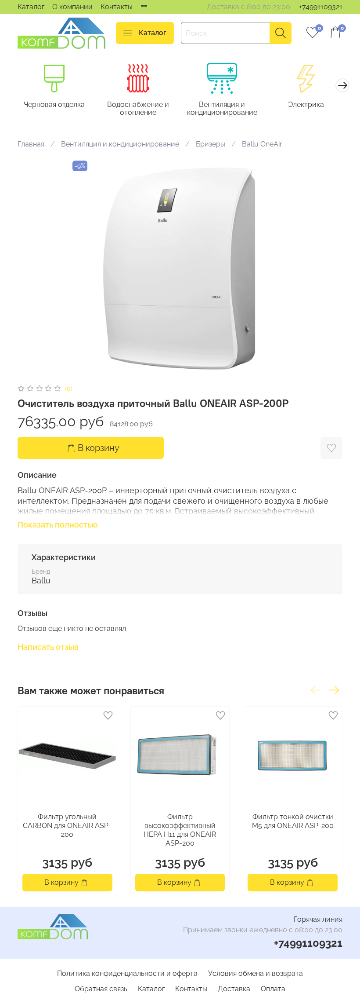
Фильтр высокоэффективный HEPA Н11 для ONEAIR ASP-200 (180, 830)
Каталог (31, 7)
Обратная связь (101, 989)
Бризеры (210, 144)
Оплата (273, 989)
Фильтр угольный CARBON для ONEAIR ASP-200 (67, 826)
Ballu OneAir (262, 144)
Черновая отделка (54, 104)
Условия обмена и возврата (255, 973)
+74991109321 (320, 7)
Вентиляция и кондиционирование (222, 108)
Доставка (234, 989)
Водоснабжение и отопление (138, 108)
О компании (72, 7)
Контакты (117, 7)
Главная (31, 144)
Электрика (306, 104)
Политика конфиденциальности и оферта (127, 973)
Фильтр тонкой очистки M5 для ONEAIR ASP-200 (293, 821)
